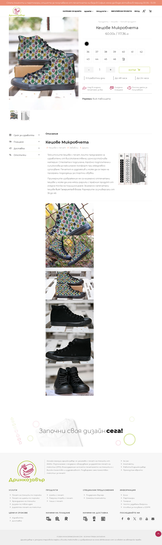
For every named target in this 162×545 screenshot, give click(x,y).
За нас (126, 461)
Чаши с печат (56, 501)
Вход (137, 11)
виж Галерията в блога (68, 189)
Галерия (127, 501)
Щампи (87, 11)
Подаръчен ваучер (95, 495)
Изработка (17, 518)
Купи (132, 70)
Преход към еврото (133, 470)
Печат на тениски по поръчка (26, 495)
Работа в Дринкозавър (134, 467)
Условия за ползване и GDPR (136, 507)
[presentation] (9, 63)
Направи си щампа (72, 11)
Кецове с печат (57, 148)
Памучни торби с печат (61, 498)
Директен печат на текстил (26, 507)
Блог (125, 495)
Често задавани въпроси (135, 504)
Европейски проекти (121, 11)
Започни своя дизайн (81, 430)
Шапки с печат (56, 495)
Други (85, 148)
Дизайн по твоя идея (22, 504)
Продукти (101, 11)
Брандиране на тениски (23, 501)
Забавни (73, 148)
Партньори (129, 498)
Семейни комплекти (96, 498)
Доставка (17, 521)
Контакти (128, 464)
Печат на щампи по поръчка (25, 498)
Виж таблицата (101, 99)
